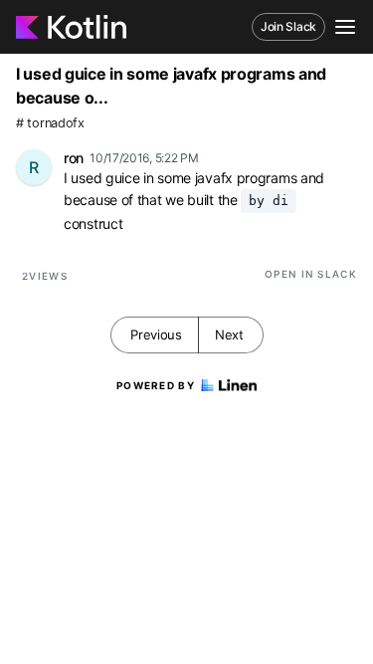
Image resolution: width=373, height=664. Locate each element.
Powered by (155, 385)
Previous (156, 334)
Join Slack (288, 26)
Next (229, 334)
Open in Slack (311, 274)
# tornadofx (50, 122)
